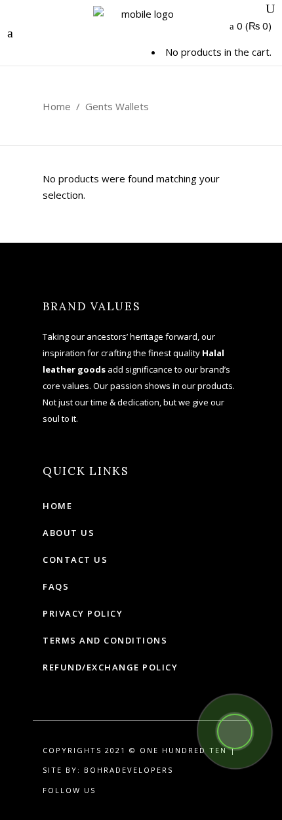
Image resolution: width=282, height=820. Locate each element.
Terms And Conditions (105, 640)
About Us (68, 533)
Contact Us (75, 559)
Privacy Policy (83, 613)
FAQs (56, 586)
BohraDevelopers (128, 770)
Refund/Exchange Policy (110, 667)
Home (57, 106)
